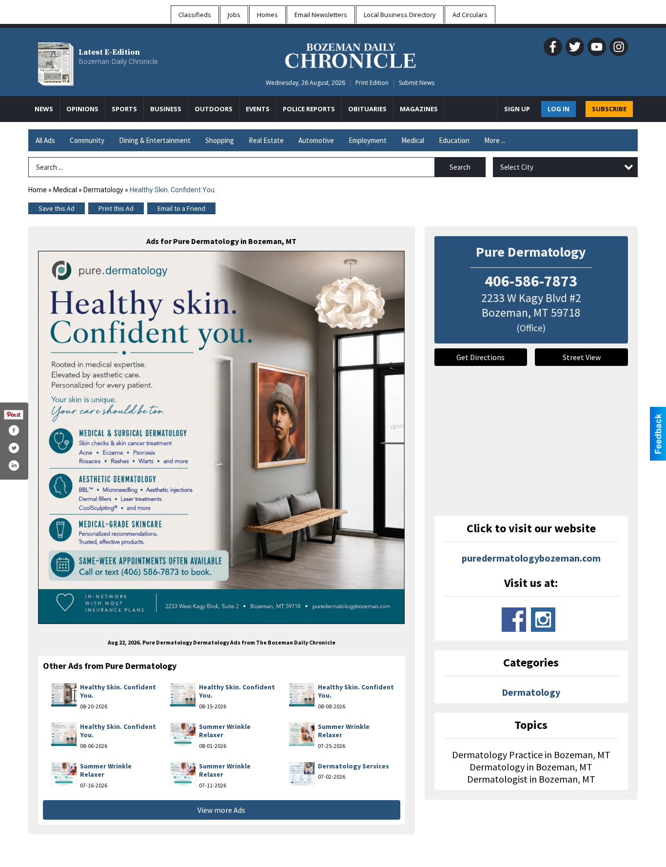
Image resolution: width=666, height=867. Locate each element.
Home (37, 190)
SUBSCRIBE (609, 108)
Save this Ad (57, 208)
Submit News (416, 83)
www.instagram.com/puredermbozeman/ (543, 619)
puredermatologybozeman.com (531, 558)
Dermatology (103, 190)
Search (460, 167)
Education (454, 140)
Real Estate (266, 140)
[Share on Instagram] (13, 465)
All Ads (45, 140)
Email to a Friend (181, 208)
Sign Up (517, 108)
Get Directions (480, 357)
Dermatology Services (353, 766)
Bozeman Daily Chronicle (118, 61)
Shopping (219, 140)
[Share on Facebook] (13, 430)
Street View (582, 357)
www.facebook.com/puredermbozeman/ (514, 619)
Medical (412, 140)
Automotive (316, 140)
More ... (495, 140)
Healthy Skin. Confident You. (118, 691)
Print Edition (372, 83)
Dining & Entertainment (155, 140)
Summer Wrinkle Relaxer (225, 731)
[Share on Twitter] (13, 448)
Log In (558, 108)
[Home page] (350, 54)
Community (87, 140)
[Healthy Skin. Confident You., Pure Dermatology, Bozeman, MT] (221, 437)
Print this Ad (116, 208)
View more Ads (221, 810)
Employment (368, 140)
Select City (516, 167)
